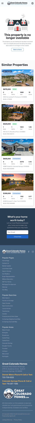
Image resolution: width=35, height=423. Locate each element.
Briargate (5, 332)
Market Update (6, 266)
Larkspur (4, 351)
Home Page (5, 260)
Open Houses (6, 303)
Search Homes (6, 271)
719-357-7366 (12, 384)
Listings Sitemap (7, 420)
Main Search (6, 298)
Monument (5, 353)
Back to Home (17, 49)
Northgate (5, 356)
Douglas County (7, 346)
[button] (2, 3)
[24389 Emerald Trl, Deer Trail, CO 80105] (17, 182)
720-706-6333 (8, 377)
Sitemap (4, 287)
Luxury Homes (6, 308)
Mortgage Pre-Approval (9, 284)
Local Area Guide (7, 268)
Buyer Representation (8, 276)
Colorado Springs (7, 343)
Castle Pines (5, 338)
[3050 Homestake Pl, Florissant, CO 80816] (17, 78)
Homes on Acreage (7, 300)
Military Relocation (7, 279)
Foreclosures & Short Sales (10, 316)
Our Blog (4, 289)
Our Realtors (6, 274)
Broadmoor (5, 335)
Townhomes (5, 311)
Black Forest (6, 330)
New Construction (7, 306)
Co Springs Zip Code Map (9, 321)
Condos (4, 314)
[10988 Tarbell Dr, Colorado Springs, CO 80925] (17, 147)
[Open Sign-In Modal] (32, 3)
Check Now (17, 236)
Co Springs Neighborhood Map (11, 319)
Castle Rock (5, 340)
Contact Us (5, 263)
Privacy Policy (18, 420)
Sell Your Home (6, 282)
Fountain (4, 348)
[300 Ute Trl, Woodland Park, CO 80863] (17, 112)
